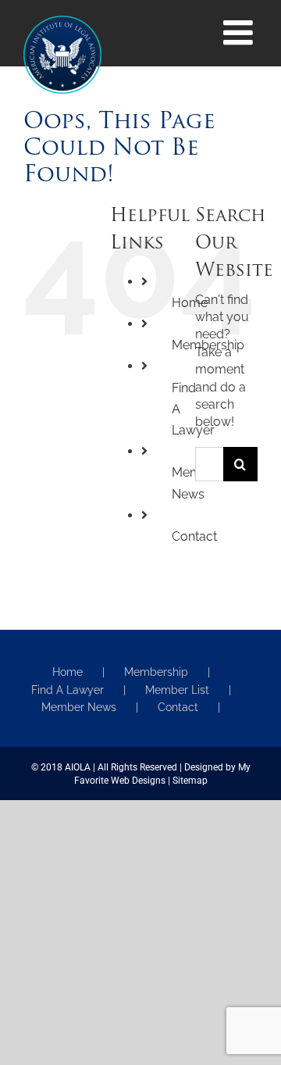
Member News (78, 707)
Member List (177, 690)
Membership (156, 672)
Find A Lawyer (67, 690)
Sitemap (190, 780)
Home (67, 672)
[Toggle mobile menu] (240, 33)
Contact (194, 536)
